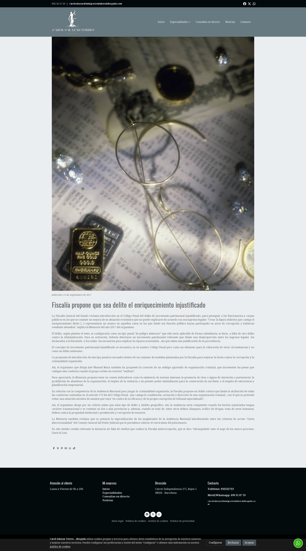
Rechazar (233, 542)
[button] (180, 22)
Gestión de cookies (158, 521)
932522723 (227, 489)
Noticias (107, 500)
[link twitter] (249, 3)
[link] (73, 22)
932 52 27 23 (58, 3)
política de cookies (60, 546)
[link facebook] (244, 3)
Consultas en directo (116, 496)
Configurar (215, 542)
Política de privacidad (182, 521)
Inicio (106, 489)
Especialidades (112, 492)
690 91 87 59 (238, 495)
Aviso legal (118, 521)
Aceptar (249, 542)
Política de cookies (136, 521)
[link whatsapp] (254, 3)
